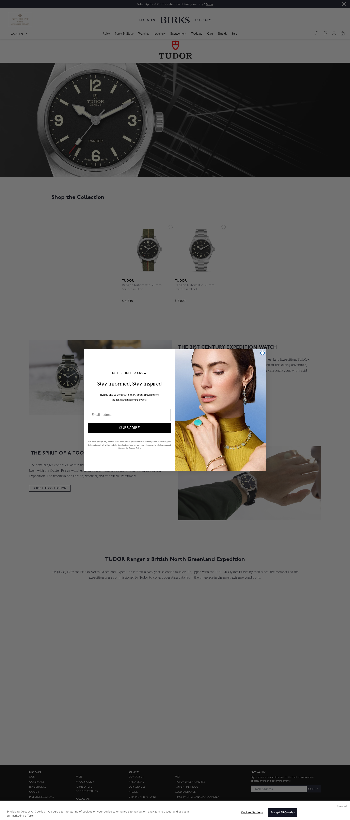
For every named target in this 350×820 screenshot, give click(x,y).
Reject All (342, 806)
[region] (175, 810)
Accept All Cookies (282, 812)
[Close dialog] (262, 353)
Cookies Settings (252, 812)
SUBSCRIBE (129, 428)
